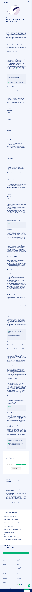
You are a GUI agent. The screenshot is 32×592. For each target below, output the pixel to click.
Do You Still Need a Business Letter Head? (11, 519)
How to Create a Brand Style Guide (10, 536)
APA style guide (18, 68)
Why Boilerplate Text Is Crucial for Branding (11, 522)
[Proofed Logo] (5, 2)
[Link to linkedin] (17, 580)
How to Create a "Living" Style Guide (10, 516)
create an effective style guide (18, 38)
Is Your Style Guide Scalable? (9, 526)
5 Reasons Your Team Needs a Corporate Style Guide (12, 539)
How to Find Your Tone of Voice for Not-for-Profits (12, 529)
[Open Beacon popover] (29, 585)
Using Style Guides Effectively (9, 532)
